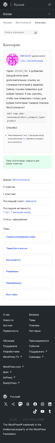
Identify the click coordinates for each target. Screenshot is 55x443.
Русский (15, 396)
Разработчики (11, 351)
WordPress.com (13, 366)
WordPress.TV (12, 356)
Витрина (34, 314)
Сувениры (36, 356)
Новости (8, 320)
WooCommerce (23, 22)
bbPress (9, 377)
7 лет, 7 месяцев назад (31, 60)
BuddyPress (11, 383)
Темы (32, 320)
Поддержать (38, 351)
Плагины (34, 325)
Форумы (7, 13)
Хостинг (8, 325)
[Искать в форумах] (35, 32)
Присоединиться (39, 340)
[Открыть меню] (50, 4)
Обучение (8, 340)
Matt (7, 372)
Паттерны (35, 330)
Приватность (10, 330)
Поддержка (10, 346)
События (34, 346)
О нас (6, 314)
